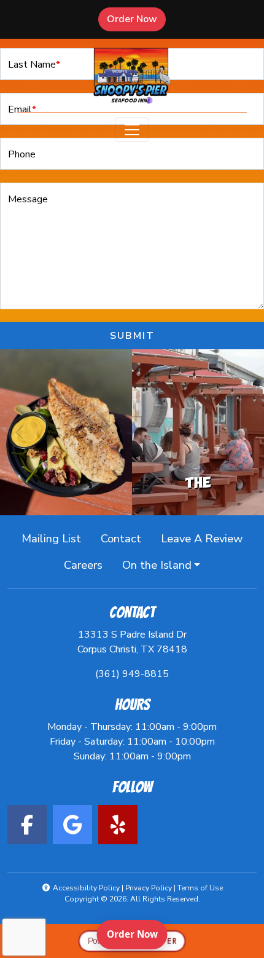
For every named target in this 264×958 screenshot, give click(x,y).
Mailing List (51, 538)
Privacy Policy (148, 888)
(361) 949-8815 (132, 674)
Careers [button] (88, 564)
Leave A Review (206, 538)
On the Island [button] (157, 564)
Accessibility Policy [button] (85, 888)
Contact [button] (126, 538)
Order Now (136, 19)
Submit (132, 335)
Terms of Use (200, 888)
